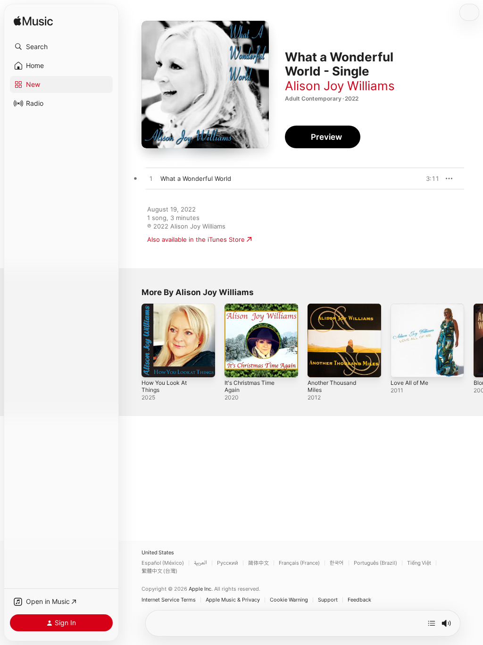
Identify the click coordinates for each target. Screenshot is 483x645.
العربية (200, 563)
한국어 (337, 563)
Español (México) (163, 563)
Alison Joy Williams (340, 85)
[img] (33, 21)
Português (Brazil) (375, 563)
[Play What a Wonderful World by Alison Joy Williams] (151, 179)
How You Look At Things (164, 386)
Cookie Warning (289, 600)
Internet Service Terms (169, 600)
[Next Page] (473, 340)
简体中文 (258, 563)
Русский (227, 563)
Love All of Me (409, 382)
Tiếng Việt (419, 563)
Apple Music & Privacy (233, 600)
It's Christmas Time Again (250, 386)
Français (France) (299, 563)
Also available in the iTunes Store (196, 239)
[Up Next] (431, 623)
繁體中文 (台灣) (159, 571)
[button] (61, 47)
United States (158, 552)
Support (328, 600)
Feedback (359, 600)
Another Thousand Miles (332, 386)
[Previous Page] (132, 340)
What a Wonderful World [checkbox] (195, 178)
